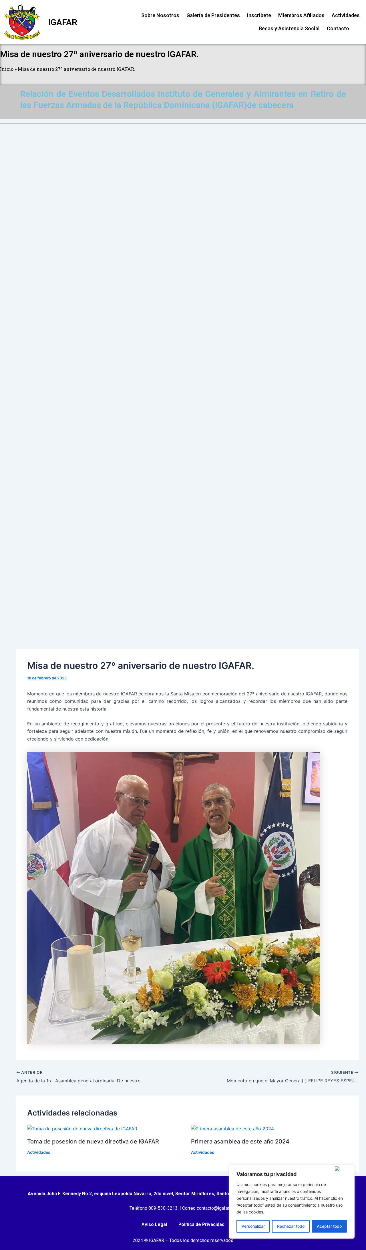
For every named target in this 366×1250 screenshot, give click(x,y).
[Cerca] (343, 1168)
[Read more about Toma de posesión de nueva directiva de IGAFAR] (82, 1128)
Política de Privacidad (201, 1224)
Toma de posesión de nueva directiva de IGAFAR (93, 1141)
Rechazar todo (291, 1226)
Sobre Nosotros (160, 15)
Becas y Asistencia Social (289, 28)
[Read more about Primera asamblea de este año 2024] (232, 1128)
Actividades (346, 15)
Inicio (6, 69)
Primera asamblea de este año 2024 (240, 1141)
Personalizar (253, 1226)
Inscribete (259, 15)
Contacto (338, 28)
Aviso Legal (154, 1224)
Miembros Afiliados (301, 15)
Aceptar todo (329, 1226)
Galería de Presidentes (213, 15)
